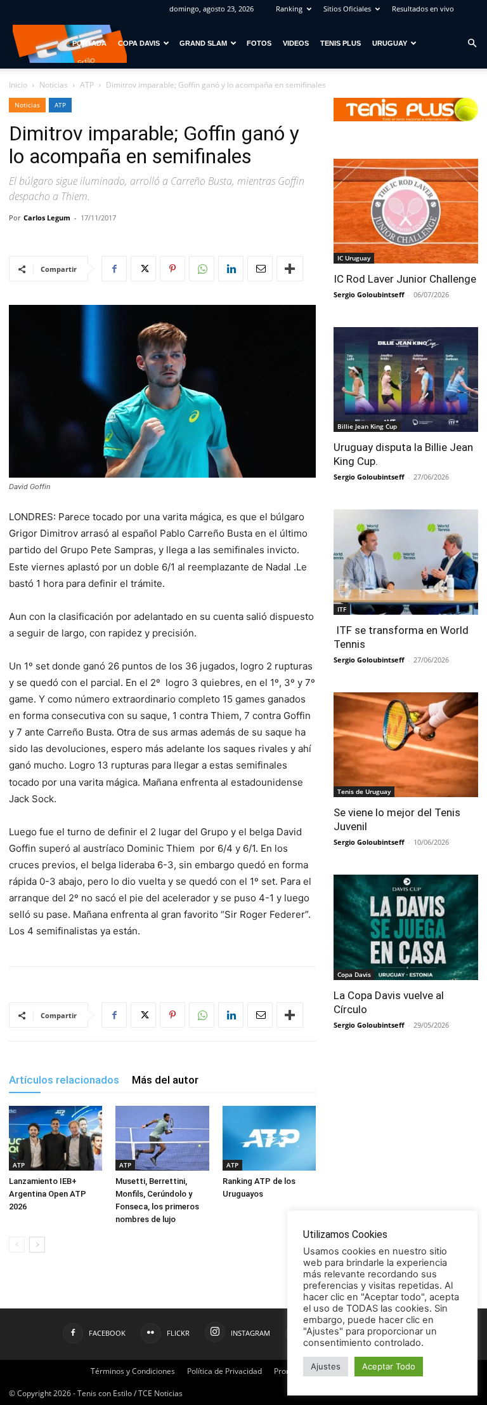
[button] (472, 43)
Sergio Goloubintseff (369, 294)
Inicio (18, 84)
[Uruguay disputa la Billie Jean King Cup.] (406, 379)
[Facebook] (114, 268)
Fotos (259, 43)
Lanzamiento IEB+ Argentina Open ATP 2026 (47, 1193)
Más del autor (165, 1079)
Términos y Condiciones (133, 1371)
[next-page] (37, 1245)
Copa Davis (139, 43)
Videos (296, 43)
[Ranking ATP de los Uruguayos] (269, 1138)
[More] (289, 268)
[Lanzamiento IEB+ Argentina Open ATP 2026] (55, 1138)
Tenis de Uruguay (364, 791)
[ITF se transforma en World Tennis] (406, 561)
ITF (341, 609)
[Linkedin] (231, 268)
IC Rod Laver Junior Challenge (405, 278)
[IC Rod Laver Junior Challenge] (406, 211)
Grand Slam (203, 43)
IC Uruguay (353, 257)
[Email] (260, 268)
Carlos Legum (46, 217)
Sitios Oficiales (347, 8)
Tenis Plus (340, 43)
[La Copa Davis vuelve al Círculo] (406, 927)
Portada (89, 43)
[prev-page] (17, 1245)
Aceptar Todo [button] (388, 1366)
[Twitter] (143, 268)
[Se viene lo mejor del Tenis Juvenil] (406, 744)
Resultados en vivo (423, 8)
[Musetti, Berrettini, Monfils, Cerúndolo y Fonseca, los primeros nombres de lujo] (162, 1138)
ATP (87, 84)
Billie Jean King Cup (367, 426)
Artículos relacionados (64, 1079)
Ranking (289, 8)
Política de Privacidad (224, 1371)
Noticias (53, 84)
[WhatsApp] (201, 268)
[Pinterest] (172, 268)
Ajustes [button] (326, 1366)
